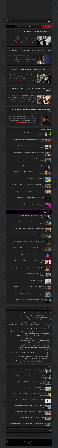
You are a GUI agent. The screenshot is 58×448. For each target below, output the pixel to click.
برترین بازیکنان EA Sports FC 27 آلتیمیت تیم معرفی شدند (32, 165)
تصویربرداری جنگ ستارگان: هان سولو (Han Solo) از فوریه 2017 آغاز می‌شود (30, 89)
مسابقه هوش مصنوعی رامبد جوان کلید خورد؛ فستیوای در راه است (31, 254)
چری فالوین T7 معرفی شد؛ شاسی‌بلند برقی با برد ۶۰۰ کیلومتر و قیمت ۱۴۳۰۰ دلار (32, 335)
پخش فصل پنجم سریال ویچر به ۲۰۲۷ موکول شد (34, 273)
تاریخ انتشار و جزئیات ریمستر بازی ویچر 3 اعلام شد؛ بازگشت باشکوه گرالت (29, 145)
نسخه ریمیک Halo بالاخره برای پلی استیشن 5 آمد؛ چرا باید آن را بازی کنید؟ (29, 393)
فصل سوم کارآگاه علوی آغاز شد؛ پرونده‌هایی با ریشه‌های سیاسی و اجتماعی (29, 228)
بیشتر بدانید (17, 43)
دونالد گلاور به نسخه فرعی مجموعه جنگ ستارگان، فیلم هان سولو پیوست (30, 110)
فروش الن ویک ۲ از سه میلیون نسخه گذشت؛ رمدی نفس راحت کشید (30, 197)
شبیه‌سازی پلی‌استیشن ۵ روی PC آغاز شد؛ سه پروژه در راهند (32, 417)
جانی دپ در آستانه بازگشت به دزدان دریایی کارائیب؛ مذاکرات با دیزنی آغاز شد (28, 247)
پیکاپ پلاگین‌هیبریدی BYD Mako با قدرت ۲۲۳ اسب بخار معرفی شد (35, 340)
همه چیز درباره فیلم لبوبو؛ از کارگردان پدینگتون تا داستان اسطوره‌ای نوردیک (29, 260)
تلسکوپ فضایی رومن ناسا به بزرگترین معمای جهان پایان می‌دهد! (35, 349)
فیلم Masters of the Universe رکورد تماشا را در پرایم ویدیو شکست (30, 222)
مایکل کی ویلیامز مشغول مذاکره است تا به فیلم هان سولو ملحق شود (29, 50)
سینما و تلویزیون (34, 33)
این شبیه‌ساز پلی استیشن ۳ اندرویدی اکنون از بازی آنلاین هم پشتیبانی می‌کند (29, 375)
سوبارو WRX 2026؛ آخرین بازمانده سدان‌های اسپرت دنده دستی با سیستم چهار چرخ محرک (30, 331)
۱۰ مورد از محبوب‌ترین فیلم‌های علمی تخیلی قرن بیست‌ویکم (36, 312)
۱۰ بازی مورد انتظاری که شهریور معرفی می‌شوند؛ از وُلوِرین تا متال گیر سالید (29, 171)
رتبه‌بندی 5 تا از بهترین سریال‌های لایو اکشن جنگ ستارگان (37, 358)
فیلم (30, 33)
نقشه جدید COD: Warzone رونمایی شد (36, 158)
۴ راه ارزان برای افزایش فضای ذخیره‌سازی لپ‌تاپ (38, 319)
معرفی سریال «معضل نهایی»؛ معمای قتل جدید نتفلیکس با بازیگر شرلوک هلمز (28, 286)
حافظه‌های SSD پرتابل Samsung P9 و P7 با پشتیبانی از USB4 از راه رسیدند (33, 356)
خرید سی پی (48, 435)
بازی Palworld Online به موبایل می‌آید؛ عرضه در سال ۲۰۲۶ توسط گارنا (31, 387)
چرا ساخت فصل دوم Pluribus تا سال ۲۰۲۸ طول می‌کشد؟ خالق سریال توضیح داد (28, 241)
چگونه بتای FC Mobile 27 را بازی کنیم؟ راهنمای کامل (33, 133)
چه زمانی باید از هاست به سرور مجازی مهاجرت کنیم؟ (38, 342)
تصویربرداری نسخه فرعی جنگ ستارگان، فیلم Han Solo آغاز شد (31, 69)
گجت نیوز (46, 309)
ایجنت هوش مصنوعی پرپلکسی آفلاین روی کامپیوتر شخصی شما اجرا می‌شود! (32, 361)
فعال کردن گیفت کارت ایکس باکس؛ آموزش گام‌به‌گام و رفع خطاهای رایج (30, 381)
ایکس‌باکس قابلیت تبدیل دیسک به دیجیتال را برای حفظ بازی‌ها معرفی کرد (33, 347)
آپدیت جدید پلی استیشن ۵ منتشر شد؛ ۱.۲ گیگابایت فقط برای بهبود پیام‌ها (30, 405)
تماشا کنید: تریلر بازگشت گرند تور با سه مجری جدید (33, 234)
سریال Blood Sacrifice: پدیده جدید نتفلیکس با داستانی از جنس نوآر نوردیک (29, 139)
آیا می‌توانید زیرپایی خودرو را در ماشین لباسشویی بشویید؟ (36, 328)
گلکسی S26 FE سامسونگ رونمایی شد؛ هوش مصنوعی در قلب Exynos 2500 (33, 338)
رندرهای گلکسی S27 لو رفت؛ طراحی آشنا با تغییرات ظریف (37, 333)
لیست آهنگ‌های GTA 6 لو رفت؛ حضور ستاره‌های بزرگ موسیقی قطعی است (29, 204)
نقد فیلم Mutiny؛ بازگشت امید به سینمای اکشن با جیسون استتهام (20, 26)
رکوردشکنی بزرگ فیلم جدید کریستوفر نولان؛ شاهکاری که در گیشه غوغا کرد (29, 299)
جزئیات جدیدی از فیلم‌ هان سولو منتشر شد (37, 31)
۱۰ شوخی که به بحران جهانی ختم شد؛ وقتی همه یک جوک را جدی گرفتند (33, 315)
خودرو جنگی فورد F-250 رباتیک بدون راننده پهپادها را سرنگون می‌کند (34, 345)
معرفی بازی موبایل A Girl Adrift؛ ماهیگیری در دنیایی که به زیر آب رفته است (29, 411)
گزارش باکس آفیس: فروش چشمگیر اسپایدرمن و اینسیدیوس (32, 215)
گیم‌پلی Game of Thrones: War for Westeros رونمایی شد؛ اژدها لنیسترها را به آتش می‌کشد (26, 184)
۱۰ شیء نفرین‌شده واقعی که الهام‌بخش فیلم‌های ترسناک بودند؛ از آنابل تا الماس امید (27, 267)
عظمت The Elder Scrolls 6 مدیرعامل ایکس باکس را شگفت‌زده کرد (30, 191)
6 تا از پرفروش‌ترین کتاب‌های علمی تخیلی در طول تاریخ (37, 317)
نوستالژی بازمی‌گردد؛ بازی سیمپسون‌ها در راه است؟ (33, 178)
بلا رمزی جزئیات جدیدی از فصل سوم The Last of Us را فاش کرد (31, 280)
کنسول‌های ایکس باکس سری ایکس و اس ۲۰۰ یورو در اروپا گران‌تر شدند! (30, 399)
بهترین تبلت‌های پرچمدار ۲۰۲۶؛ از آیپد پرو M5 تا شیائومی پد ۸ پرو (35, 322)
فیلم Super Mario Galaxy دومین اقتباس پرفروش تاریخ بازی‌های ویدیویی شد (28, 293)
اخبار (39, 33)
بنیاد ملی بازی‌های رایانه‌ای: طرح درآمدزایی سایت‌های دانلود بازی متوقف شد (29, 152)
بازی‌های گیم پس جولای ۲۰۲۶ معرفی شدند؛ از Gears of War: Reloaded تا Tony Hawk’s (27, 423)
